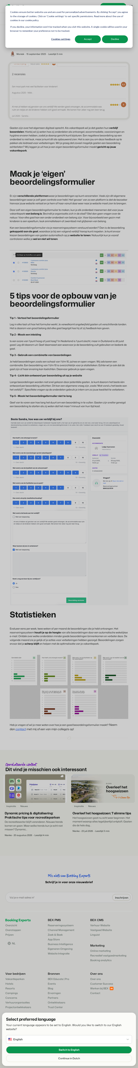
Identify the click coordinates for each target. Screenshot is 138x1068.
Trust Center (55, 1007)
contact (20, 729)
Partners (53, 998)
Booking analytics (101, 960)
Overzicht (11, 925)
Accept (88, 39)
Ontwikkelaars (56, 1002)
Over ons (95, 979)
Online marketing (100, 951)
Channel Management (61, 930)
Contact (95, 993)
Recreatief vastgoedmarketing (108, 955)
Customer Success (101, 983)
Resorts (10, 988)
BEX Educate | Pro (58, 979)
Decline (115, 39)
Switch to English (69, 1050)
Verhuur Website (100, 925)
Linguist (95, 934)
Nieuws (24, 806)
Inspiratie (11, 806)
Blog (50, 988)
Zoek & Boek (55, 934)
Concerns (11, 998)
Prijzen (9, 934)
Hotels (9, 983)
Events (52, 983)
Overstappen (13, 930)
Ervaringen (54, 993)
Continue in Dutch (69, 1058)
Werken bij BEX (99, 988)
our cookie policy (29, 20)
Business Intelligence (60, 944)
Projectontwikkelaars (18, 1007)
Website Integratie (59, 953)
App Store (54, 939)
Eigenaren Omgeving (60, 949)
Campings (11, 993)
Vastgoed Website (101, 930)
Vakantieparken (14, 979)
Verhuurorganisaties (17, 1002)
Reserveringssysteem (61, 925)
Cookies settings (60, 39)
